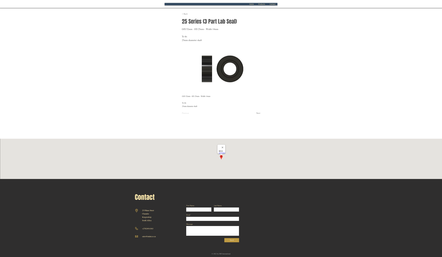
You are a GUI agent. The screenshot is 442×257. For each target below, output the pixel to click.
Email (188, 215)
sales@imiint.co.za (149, 236)
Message (189, 224)
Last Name (218, 205)
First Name (190, 205)
